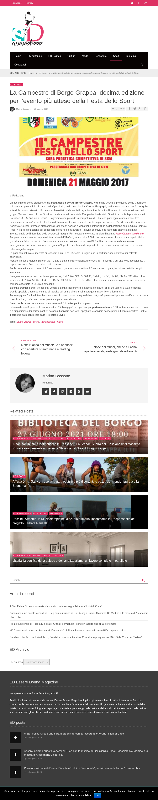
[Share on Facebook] (129, 109)
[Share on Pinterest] (145, 109)
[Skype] (79, 391)
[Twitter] (45, 391)
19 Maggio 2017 (41, 109)
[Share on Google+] (140, 109)
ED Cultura (74, 439)
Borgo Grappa (24, 321)
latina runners (48, 321)
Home (31, 73)
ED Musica (56, 514)
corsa (36, 321)
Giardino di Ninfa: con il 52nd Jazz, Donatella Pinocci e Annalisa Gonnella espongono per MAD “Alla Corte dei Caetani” (76, 637)
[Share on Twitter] (134, 109)
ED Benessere (22, 514)
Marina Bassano (23, 109)
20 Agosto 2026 (35, 737)
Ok (97, 795)
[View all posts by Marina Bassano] (25, 383)
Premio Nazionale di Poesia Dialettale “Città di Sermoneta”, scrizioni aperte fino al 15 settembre (63, 623)
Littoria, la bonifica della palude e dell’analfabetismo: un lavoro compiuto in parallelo (70, 560)
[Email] (132, 3)
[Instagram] (70, 391)
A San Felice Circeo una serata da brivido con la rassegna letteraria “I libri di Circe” (56, 606)
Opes (60, 321)
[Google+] (145, 3)
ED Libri (105, 439)
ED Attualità (57, 439)
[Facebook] (139, 3)
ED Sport (43, 73)
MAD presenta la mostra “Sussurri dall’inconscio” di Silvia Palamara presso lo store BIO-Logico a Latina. (68, 630)
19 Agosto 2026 (35, 772)
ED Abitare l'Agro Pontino (30, 439)
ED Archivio (16, 662)
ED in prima (91, 439)
